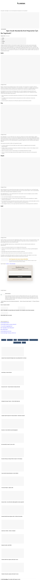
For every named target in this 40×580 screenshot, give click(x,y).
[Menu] (10, 4)
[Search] (29, 4)
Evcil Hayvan (3, 29)
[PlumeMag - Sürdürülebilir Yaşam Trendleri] (21, 4)
